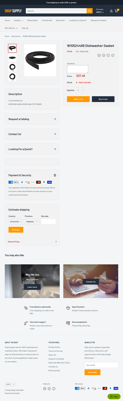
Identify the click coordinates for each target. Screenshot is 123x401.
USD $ (8, 384)
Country (12, 216)
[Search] (90, 10)
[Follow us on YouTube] (53, 388)
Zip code (44, 216)
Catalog (17, 20)
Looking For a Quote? (78, 20)
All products (16, 36)
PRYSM (69, 52)
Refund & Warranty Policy (59, 362)
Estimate (16, 230)
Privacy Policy (54, 347)
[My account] (111, 11)
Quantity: (71, 90)
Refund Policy (14, 241)
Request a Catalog (98, 20)
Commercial (47, 20)
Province (29, 216)
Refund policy (54, 370)
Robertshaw (32, 20)
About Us (52, 355)
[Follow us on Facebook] (44, 388)
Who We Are (10, 28)
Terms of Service (56, 351)
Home (7, 20)
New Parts (60, 20)
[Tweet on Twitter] (108, 55)
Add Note (71, 63)
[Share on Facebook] (99, 55)
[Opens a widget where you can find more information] (114, 397)
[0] (116, 10)
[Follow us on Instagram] (49, 388)
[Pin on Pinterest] (103, 55)
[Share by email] (112, 55)
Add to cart (78, 99)
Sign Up (25, 28)
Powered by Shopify (12, 393)
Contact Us (53, 366)
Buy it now (103, 99)
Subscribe (92, 372)
